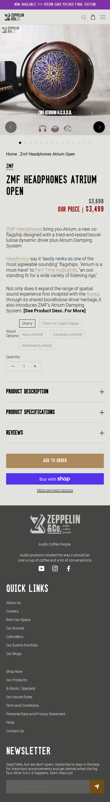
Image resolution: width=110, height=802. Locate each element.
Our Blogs (13, 654)
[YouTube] (41, 568)
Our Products (16, 680)
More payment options (55, 490)
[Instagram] (55, 568)
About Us (13, 603)
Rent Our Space (18, 620)
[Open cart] (93, 17)
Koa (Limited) (32, 334)
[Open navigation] (102, 17)
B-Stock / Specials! (20, 688)
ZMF (10, 166)
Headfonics (17, 258)
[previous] (11, 127)
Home (11, 154)
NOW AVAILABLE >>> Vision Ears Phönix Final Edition (55, 4)
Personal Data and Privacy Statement (35, 714)
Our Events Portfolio (22, 645)
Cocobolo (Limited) (67, 334)
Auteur (93, 294)
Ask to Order (55, 461)
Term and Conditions (22, 705)
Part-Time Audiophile (56, 270)
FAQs (10, 722)
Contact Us (15, 731)
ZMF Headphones (24, 229)
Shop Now (14, 671)
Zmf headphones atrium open (47, 154)
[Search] (84, 17)
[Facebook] (68, 568)
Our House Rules (19, 697)
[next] (99, 127)
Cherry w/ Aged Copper (60, 323)
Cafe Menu (14, 637)
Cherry (27, 323)
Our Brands (15, 628)
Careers (12, 611)
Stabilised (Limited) (37, 345)
